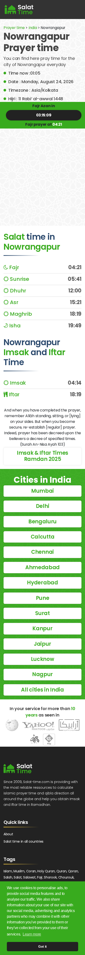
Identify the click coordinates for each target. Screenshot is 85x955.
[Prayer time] (19, 9)
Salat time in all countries (23, 841)
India (33, 27)
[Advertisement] (42, 173)
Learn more (32, 934)
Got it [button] (42, 946)
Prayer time (14, 27)
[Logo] (18, 768)
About (8, 834)
